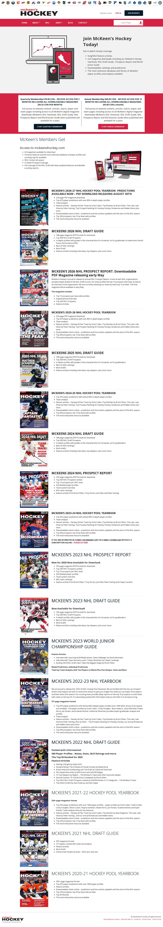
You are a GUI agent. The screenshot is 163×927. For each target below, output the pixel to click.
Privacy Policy (146, 919)
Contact (82, 23)
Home (24, 23)
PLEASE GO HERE (81, 542)
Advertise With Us (127, 919)
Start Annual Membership (113, 127)
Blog (70, 23)
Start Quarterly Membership (50, 127)
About (35, 23)
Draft (58, 23)
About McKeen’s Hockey (112, 919)
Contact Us (137, 919)
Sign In (118, 13)
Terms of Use (156, 919)
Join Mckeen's (134, 13)
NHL (47, 23)
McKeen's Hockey (39, 12)
